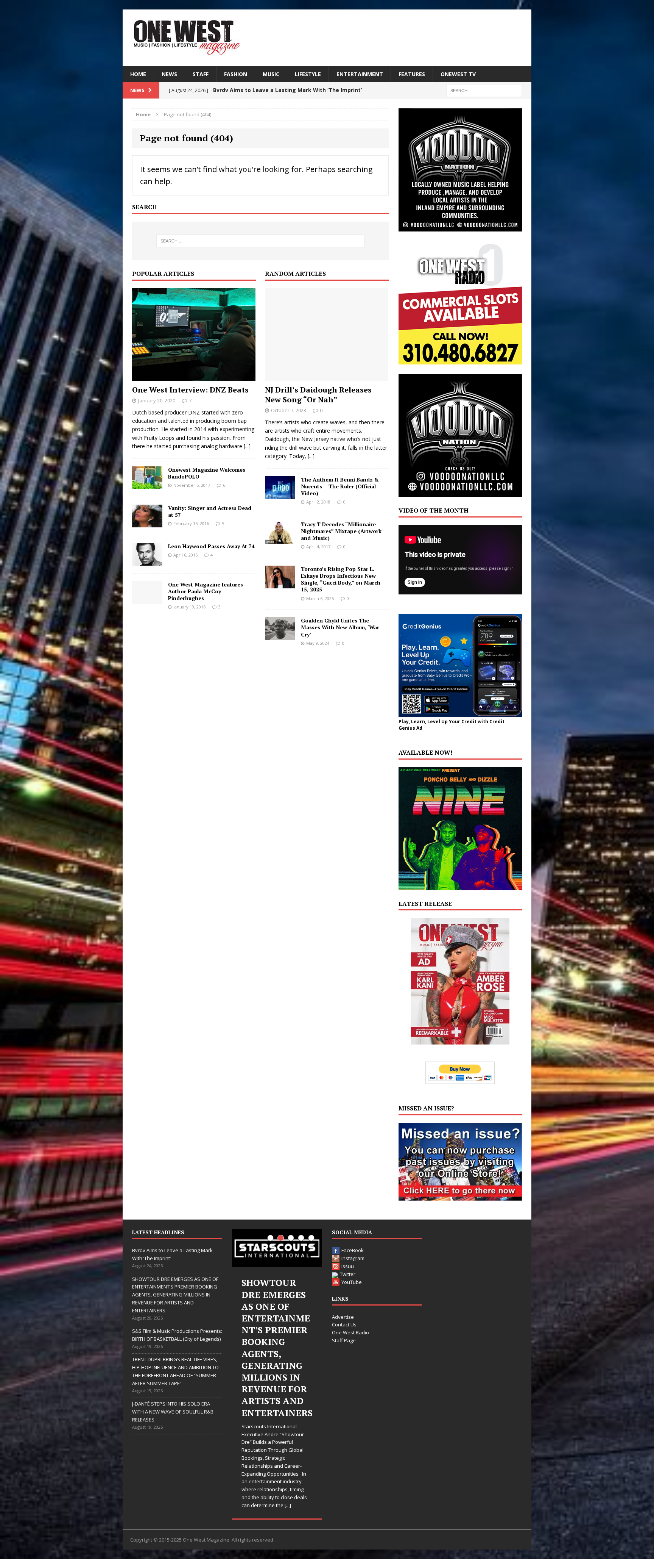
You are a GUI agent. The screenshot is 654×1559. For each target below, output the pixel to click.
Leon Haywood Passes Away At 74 (211, 546)
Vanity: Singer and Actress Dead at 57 (209, 511)
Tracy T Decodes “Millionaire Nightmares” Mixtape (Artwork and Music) (341, 531)
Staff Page (344, 1340)
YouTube (351, 1282)
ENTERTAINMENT (359, 74)
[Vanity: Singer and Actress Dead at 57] (147, 522)
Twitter (347, 1274)
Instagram (352, 1258)
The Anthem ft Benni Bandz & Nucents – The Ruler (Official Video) (340, 486)
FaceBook (352, 1250)
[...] (247, 446)
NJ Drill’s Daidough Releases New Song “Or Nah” (318, 395)
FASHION (235, 74)
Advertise (343, 1317)
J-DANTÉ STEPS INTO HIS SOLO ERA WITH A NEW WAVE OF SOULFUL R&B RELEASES (172, 1411)
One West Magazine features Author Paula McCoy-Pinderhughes (205, 591)
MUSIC (271, 74)
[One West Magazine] (327, 37)
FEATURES (412, 74)
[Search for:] (484, 90)
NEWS (169, 74)
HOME (138, 74)
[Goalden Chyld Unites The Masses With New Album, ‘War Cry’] (280, 635)
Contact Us (344, 1324)
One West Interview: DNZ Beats (190, 390)
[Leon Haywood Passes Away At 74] (147, 560)
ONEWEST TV (458, 74)
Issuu (347, 1266)
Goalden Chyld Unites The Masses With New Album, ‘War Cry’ (340, 627)
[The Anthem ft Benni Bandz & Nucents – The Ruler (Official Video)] (280, 494)
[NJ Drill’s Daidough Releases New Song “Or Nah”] (326, 376)
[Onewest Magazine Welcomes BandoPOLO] (147, 484)
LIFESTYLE (308, 74)
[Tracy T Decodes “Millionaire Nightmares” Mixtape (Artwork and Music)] (280, 539)
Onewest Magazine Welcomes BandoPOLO (206, 473)
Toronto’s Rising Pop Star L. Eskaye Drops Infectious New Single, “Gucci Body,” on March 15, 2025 (340, 579)
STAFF (201, 74)
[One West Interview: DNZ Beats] (193, 376)
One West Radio (350, 1332)
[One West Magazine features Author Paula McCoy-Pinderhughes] (147, 599)
